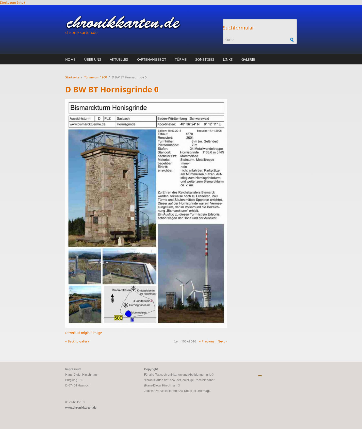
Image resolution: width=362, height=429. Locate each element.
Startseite (72, 77)
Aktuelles (119, 59)
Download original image (83, 332)
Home (70, 59)
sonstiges (204, 59)
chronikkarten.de (81, 32)
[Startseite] (141, 22)
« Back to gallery (77, 341)
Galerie (248, 59)
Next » (222, 341)
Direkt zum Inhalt (12, 2)
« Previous (206, 341)
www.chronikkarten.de (81, 407)
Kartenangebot (151, 59)
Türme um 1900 (95, 77)
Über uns (92, 59)
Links (228, 59)
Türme (181, 59)
